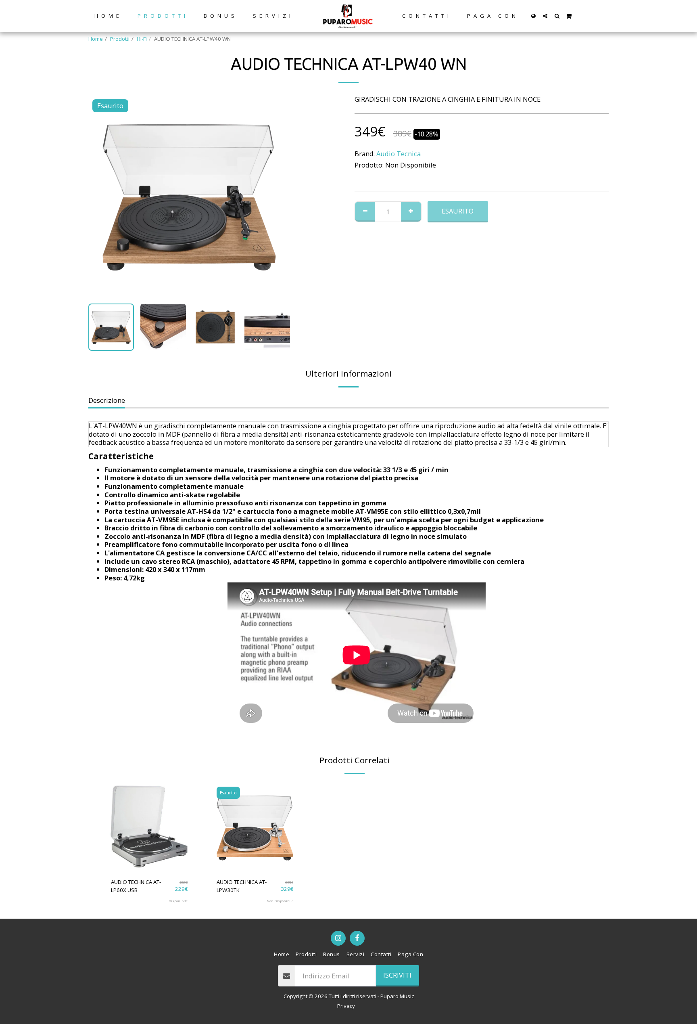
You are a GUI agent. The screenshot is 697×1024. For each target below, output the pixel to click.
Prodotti (119, 38)
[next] (277, 196)
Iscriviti (397, 975)
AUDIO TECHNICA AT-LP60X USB (136, 886)
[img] (149, 827)
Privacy (346, 1005)
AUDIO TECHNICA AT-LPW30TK (242, 886)
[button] (545, 16)
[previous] (101, 196)
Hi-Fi (142, 38)
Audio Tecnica (398, 153)
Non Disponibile (280, 901)
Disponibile (178, 901)
